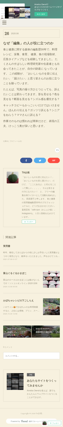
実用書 (6, 245)
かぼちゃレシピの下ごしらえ (18, 300)
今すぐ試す (41, 14)
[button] (4, 22)
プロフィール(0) (16, 141)
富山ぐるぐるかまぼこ (15, 273)
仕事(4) (6, 141)
